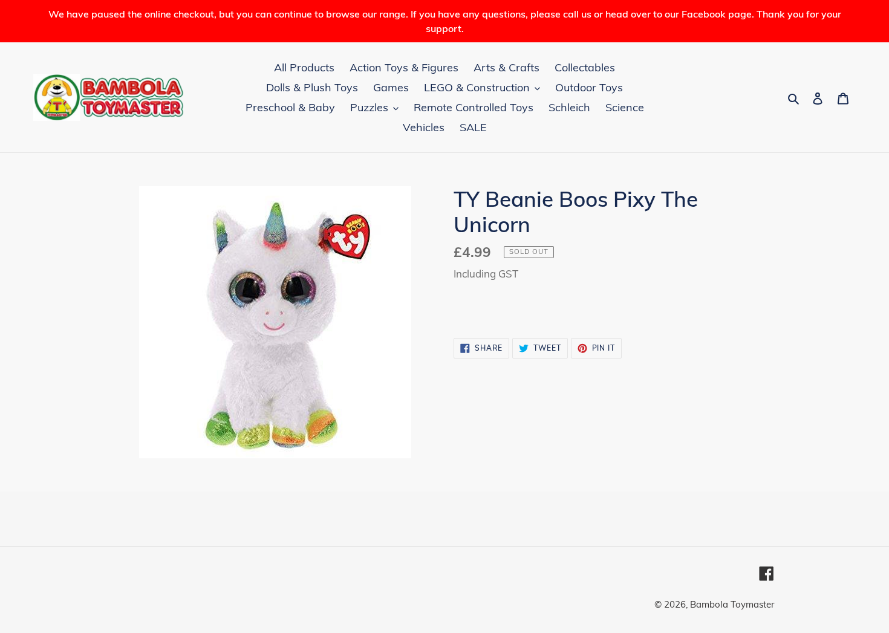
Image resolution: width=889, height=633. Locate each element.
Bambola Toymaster (732, 604)
